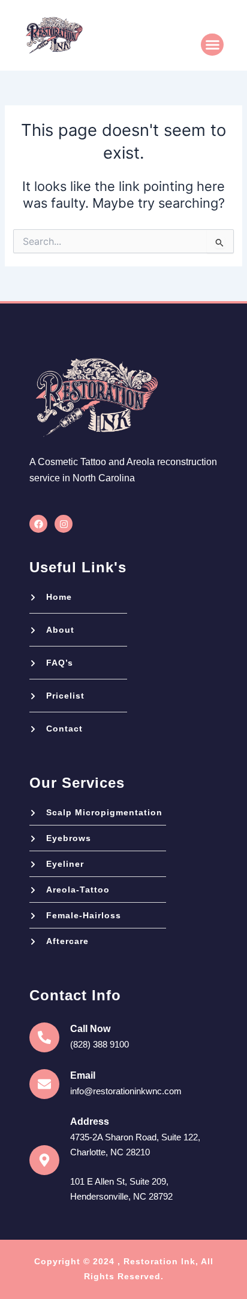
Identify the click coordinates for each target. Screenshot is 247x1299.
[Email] (44, 1084)
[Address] (44, 1160)
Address (89, 1121)
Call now (90, 1029)
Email (82, 1075)
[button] (212, 45)
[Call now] (44, 1037)
